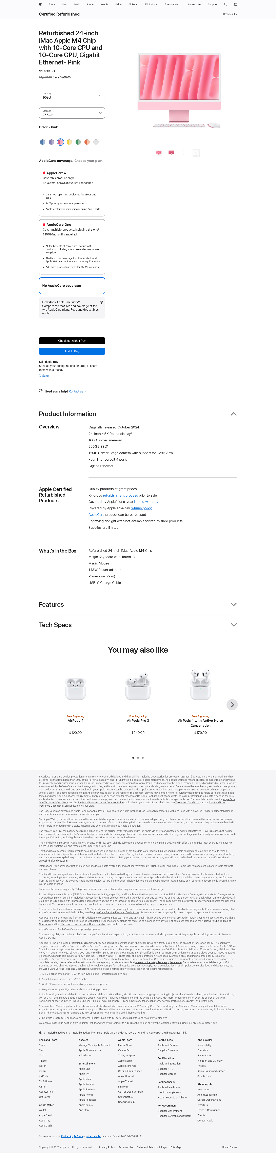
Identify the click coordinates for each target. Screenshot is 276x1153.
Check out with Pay (72, 340)
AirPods (43, 1076)
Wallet (42, 1110)
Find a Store (125, 1045)
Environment (204, 1055)
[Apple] (40, 1032)
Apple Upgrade (126, 1076)
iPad (41, 1055)
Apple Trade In (126, 1081)
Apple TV (84, 1074)
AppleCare (96, 515)
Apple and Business (168, 1045)
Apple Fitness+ (87, 1089)
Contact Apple (205, 1120)
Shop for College (167, 1074)
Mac (41, 1050)
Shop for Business (168, 1050)
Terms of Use (126, 1147)
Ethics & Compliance (208, 1110)
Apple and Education (169, 1063)
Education (203, 1050)
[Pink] (60, 142)
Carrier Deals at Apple (130, 1091)
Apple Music (85, 1079)
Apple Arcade (86, 1084)
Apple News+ (86, 1094)
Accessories (46, 1091)
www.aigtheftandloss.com (53, 860)
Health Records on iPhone (172, 1097)
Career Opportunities (209, 1099)
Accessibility (204, 1045)
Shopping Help (126, 1102)
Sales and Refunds (147, 1147)
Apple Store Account (90, 1050)
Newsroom (203, 1089)
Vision (42, 1071)
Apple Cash (45, 1125)
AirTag (42, 1086)
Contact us (77, 391)
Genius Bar (124, 1050)
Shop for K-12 (165, 1069)
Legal (164, 1147)
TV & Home (45, 1081)
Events (201, 1115)
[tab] (158, 153)
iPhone (43, 1060)
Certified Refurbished (59, 14)
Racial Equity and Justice (211, 1071)
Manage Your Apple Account (94, 1045)
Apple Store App (127, 1065)
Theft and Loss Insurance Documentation (100, 802)
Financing (123, 1086)
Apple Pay (44, 1120)
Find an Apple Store (72, 1136)
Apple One (84, 1069)
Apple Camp (125, 1060)
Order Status (125, 1097)
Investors (202, 1105)
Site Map (176, 1147)
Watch (42, 1065)
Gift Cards (44, 1097)
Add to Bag (72, 351)
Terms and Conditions (187, 802)
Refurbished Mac (57, 1032)
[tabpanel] (179, 87)
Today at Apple (126, 1055)
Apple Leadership (207, 1094)
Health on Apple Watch (170, 1092)
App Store (84, 1110)
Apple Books (86, 1105)
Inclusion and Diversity (210, 1060)
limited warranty (146, 502)
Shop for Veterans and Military (174, 1116)
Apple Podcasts (87, 1099)
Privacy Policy (107, 1147)
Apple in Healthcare (169, 1087)
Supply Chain (204, 1076)
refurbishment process (120, 495)
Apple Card (45, 1115)
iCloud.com (85, 1055)
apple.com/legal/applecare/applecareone (158, 962)
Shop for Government (170, 1111)
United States (229, 1147)
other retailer (93, 1136)
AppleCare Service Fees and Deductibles (116, 912)
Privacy (201, 1065)
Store (42, 1045)
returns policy (141, 508)
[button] (225, 4)
